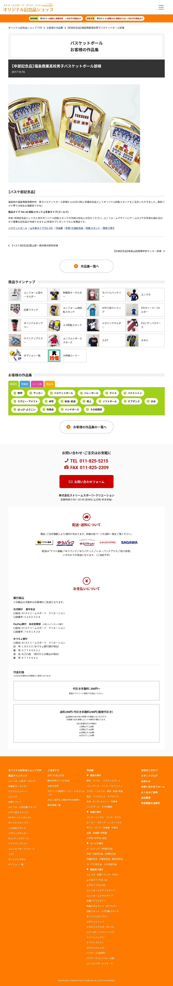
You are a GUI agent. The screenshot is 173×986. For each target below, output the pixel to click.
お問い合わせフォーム (89, 481)
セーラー (90, 822)
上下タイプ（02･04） (95, 885)
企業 (88, 832)
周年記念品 (117, 859)
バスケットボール (17, 228)
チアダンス (134, 401)
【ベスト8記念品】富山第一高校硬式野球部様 (35, 245)
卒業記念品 (104, 859)
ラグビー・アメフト (28, 401)
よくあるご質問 (149, 792)
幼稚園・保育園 (100, 832)
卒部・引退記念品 (74, 228)
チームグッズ (93, 848)
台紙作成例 (52, 785)
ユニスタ (12, 796)
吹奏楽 (50, 409)
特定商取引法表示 (150, 803)
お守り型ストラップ (18, 812)
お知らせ (146, 781)
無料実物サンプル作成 (58, 780)
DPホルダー (111, 905)
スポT (11, 854)
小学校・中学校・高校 (96, 838)
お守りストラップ (95, 921)
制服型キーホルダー (18, 786)
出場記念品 (110, 853)
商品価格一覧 (54, 805)
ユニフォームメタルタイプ (99, 895)
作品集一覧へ (90, 266)
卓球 (51, 401)
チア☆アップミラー (18, 843)
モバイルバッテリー (18, 791)
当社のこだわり (149, 770)
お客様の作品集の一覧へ (90, 427)
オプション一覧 (16, 864)
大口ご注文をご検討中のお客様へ (63, 799)
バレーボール (91, 393)
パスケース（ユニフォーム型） (100, 958)
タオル (115, 874)
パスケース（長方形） (96, 952)
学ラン (89, 827)
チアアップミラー (95, 942)
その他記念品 (110, 864)
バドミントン (135, 393)
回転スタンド (93, 228)
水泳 (153, 401)
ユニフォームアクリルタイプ (100, 890)
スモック (101, 822)
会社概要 (146, 797)
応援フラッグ (14, 801)
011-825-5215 (94, 460)
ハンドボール (72, 409)
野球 (20, 393)
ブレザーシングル (95, 817)
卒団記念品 (106, 848)
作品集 (59, 228)
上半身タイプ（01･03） (41, 228)
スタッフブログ (149, 775)
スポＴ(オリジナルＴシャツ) (100, 932)
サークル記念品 (94, 864)
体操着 (106, 827)
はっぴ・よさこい (26, 409)
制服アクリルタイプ (96, 900)
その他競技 (96, 409)
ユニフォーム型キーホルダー (22, 780)
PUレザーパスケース (18, 838)
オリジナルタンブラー (19, 822)
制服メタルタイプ (95, 905)
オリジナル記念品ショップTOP (25, 770)
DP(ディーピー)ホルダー (20, 817)
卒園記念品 (91, 859)
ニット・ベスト (114, 822)
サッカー (38, 393)
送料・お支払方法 (55, 775)
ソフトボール (110, 401)
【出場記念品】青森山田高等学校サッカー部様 (137, 251)
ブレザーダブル (113, 817)
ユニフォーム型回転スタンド (22, 807)
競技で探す (109, 228)
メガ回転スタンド (17, 827)
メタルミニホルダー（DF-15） (100, 926)
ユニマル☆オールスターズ (21, 848)
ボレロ (98, 827)
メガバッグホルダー (18, 833)
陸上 (89, 401)
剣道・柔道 (70, 401)
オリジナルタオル (17, 859)
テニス (113, 393)
